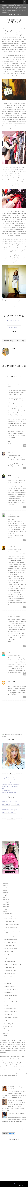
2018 (4, 897)
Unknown (11, 681)
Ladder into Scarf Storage (15, 1100)
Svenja (10, 653)
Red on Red (8, 999)
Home (17, 804)
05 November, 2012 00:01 (14, 549)
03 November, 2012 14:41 (14, 455)
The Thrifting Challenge (11, 1017)
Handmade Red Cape (11, 1011)
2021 (4, 890)
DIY (3, 804)
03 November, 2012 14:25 (14, 384)
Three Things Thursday (7, 809)
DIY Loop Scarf (9, 951)
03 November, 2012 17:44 (14, 477)
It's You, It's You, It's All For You (13, 964)
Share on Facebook (14, 320)
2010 (4, 1031)
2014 (4, 906)
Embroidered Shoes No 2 (11, 1002)
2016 (4, 902)
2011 (4, 1028)
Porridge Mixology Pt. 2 (11, 986)
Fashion (8, 804)
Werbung (13, 812)
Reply (25, 445)
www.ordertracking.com (10, 1075)
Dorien (10, 452)
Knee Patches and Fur (11, 942)
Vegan (16, 809)
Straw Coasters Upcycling (12, 924)
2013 (4, 909)
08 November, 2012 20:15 (14, 655)
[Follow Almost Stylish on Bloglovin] (8, 1134)
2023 (4, 885)
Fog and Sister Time (10, 958)
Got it (19, 14)
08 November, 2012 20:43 (14, 684)
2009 (4, 1033)
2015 (4, 904)
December (8, 913)
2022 (4, 888)
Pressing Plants (9, 992)
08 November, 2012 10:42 (14, 616)
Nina (9, 475)
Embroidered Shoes (10, 1008)
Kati (13, 348)
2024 (4, 883)
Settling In (7, 1020)
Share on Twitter (15, 324)
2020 (4, 892)
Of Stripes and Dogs (10, 970)
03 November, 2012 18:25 (14, 516)
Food (13, 804)
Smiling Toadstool (9, 980)
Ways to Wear (5, 812)
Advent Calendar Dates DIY (12, 939)
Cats (16, 801)
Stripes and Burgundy (10, 936)
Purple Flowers (9, 955)
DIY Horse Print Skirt (10, 973)
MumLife (10, 807)
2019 (4, 895)
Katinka (4, 807)
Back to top (22, 1185)
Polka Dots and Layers (11, 948)
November (8, 916)
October (7, 1026)
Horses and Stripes (10, 977)
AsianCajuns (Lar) (14, 614)
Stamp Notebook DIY (10, 961)
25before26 (4, 801)
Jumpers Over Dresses (11, 927)
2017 (4, 899)
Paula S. (11, 514)
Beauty (11, 801)
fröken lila (12, 547)
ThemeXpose (13, 1183)
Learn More (11, 14)
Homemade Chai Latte (11, 918)
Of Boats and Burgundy (11, 989)
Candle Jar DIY (9, 1014)
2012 (4, 911)
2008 (4, 1035)
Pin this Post (15, 327)
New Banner (8, 983)
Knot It (6, 1005)
